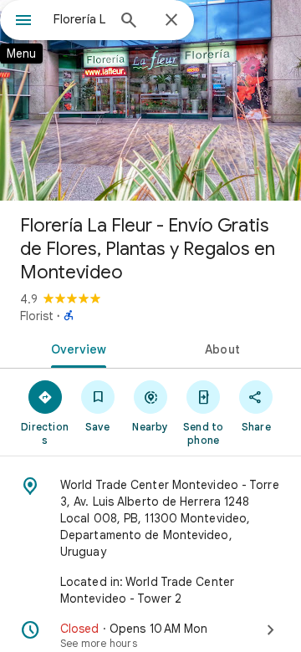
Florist (37, 315)
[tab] (75, 348)
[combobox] (79, 19)
